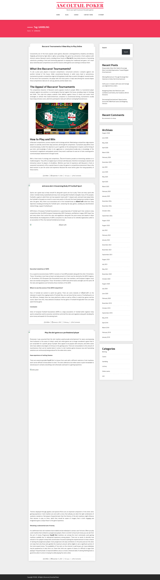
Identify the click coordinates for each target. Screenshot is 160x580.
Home (58, 15)
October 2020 (106, 279)
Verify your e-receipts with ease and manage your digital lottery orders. (115, 85)
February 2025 (106, 191)
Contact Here (88, 15)
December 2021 (106, 245)
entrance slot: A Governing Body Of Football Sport (62, 185)
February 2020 (106, 298)
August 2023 (106, 220)
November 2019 (107, 303)
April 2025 (105, 182)
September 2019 (107, 313)
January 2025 (106, 196)
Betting (67, 322)
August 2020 (106, 284)
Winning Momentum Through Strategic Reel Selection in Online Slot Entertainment (115, 78)
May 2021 (105, 269)
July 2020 (105, 289)
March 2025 (105, 186)
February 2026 (106, 157)
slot (103, 376)
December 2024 (106, 201)
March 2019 (105, 327)
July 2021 (105, 264)
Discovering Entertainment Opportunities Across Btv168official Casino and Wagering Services (114, 101)
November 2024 (107, 206)
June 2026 (105, 138)
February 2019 (106, 332)
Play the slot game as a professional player (62, 332)
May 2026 (105, 143)
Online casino (106, 371)
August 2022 (106, 225)
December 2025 (106, 162)
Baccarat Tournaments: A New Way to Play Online (62, 46)
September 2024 (107, 216)
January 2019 (106, 337)
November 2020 (107, 274)
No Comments (77, 176)
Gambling (105, 361)
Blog (66, 15)
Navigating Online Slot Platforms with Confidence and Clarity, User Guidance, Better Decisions (115, 93)
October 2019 (106, 308)
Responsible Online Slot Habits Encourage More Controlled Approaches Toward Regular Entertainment (115, 70)
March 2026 (105, 152)
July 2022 (105, 230)
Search (104, 48)
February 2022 (106, 235)
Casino (76, 15)
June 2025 (105, 172)
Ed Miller (46, 176)
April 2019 (105, 323)
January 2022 (106, 240)
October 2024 (106, 211)
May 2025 (105, 177)
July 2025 (105, 167)
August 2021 (106, 259)
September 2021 (107, 255)
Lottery (104, 366)
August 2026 (106, 133)
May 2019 (105, 318)
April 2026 (105, 148)
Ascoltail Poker (80, 5)
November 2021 (107, 250)
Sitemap (101, 15)
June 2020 (105, 293)
